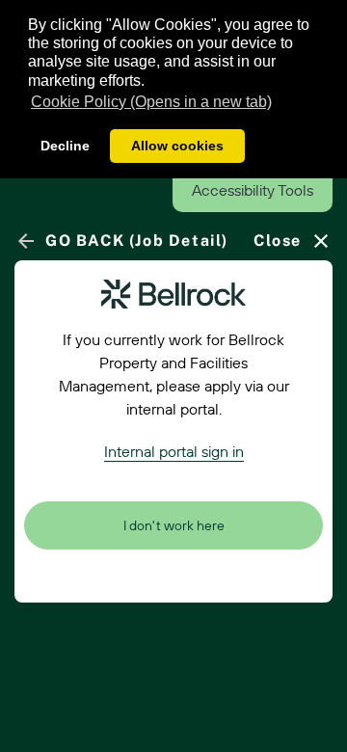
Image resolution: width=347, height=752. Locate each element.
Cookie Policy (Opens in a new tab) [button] (151, 102)
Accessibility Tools (252, 190)
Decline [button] (65, 145)
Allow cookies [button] (177, 145)
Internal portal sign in (174, 451)
